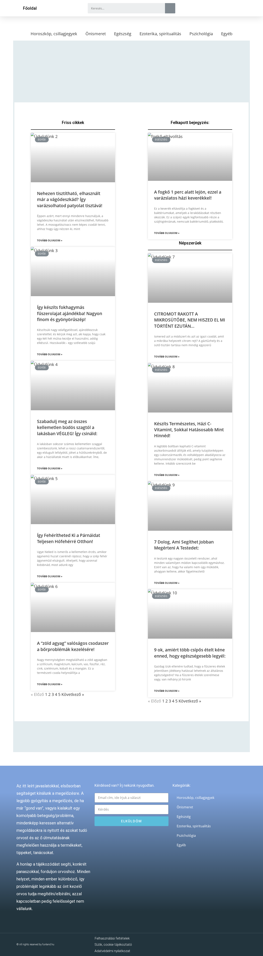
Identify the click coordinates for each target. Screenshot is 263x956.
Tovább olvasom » (49, 240)
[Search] (170, 8)
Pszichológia (201, 33)
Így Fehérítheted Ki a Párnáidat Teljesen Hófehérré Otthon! (68, 538)
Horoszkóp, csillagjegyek (54, 33)
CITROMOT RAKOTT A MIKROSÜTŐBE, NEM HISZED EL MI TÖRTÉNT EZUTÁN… (189, 320)
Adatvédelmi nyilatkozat (112, 951)
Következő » (72, 694)
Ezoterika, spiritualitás (160, 33)
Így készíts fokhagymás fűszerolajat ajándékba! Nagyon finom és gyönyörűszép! (69, 313)
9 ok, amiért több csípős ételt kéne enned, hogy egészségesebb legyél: (190, 653)
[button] (30, 8)
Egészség (122, 33)
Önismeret (95, 33)
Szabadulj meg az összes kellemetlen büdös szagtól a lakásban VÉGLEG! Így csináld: (67, 427)
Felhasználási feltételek (112, 938)
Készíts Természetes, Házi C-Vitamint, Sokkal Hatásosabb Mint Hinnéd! (189, 430)
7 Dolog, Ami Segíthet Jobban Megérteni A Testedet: (184, 545)
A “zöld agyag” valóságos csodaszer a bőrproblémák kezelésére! (73, 646)
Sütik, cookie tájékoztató (113, 944)
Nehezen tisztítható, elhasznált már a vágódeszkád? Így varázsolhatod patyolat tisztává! (69, 199)
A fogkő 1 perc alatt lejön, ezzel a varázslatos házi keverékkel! (187, 195)
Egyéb (226, 33)
